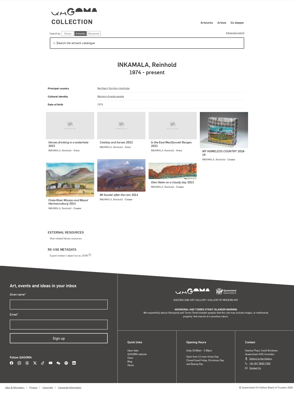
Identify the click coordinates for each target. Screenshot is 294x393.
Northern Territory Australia (113, 88)
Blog (129, 361)
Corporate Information (69, 387)
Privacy (34, 387)
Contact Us (255, 368)
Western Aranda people (110, 96)
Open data (132, 350)
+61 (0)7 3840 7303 (259, 363)
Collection (72, 21)
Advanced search (235, 32)
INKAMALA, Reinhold (59, 150)
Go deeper (237, 22)
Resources (94, 33)
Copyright (48, 387)
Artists (221, 22)
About (130, 365)
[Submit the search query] (51, 43)
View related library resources (66, 238)
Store (130, 357)
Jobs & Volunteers (14, 387)
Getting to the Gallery (260, 358)
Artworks (207, 22)
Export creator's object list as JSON (69, 255)
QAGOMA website (137, 354)
